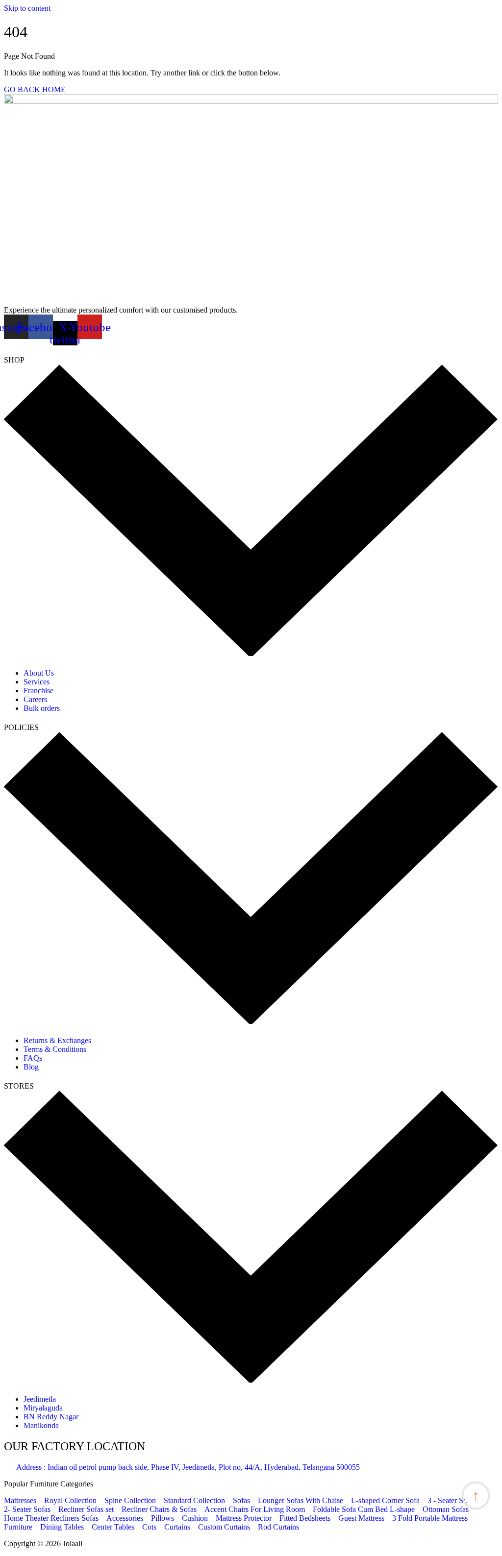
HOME (54, 89)
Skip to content (27, 8)
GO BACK (22, 89)
